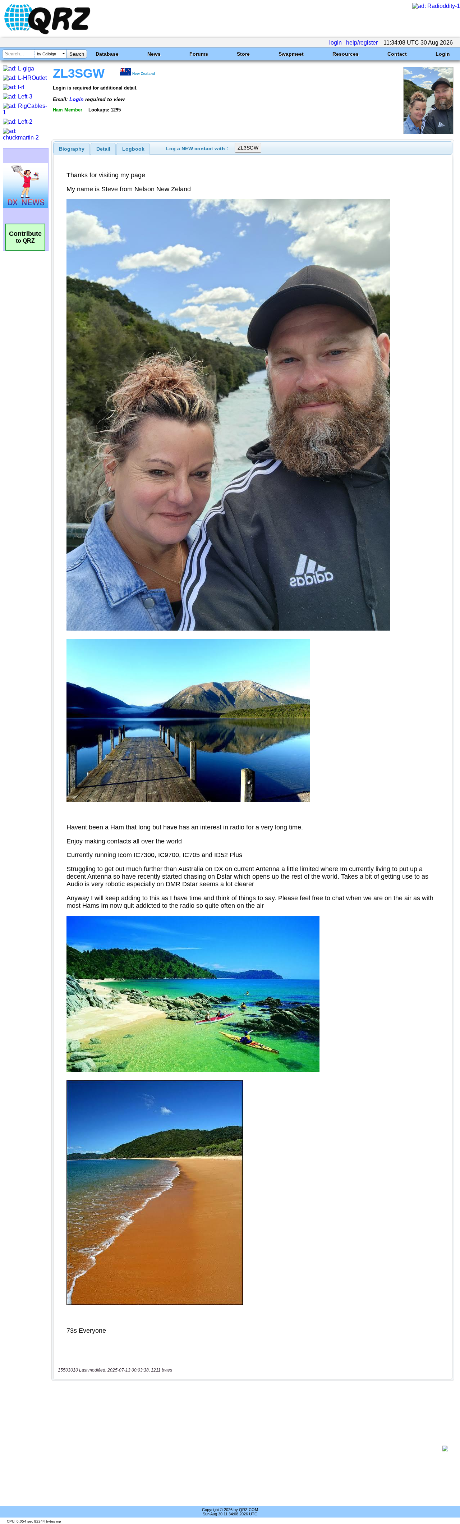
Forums (198, 54)
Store (243, 54)
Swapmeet (291, 54)
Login (443, 54)
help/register (362, 43)
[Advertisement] (249, 1448)
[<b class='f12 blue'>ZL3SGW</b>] (428, 132)
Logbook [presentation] (133, 149)
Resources (345, 54)
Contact (397, 54)
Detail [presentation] (103, 149)
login (335, 43)
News (154, 54)
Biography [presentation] (71, 149)
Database (107, 54)
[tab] (72, 149)
